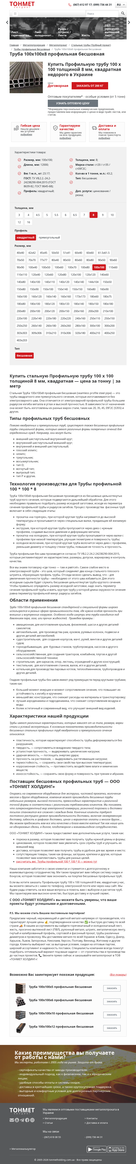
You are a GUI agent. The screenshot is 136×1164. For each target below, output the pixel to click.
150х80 (21, 289)
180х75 (107, 296)
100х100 (99, 267)
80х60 (78, 260)
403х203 (22, 340)
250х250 (22, 326)
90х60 (113, 260)
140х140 (79, 282)
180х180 (108, 304)
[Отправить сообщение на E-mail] (12, 1120)
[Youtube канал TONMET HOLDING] (17, 1120)
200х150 (64, 311)
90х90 (20, 267)
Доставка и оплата (97, 1122)
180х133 (64, 304)
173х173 (80, 296)
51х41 (66, 253)
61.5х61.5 (104, 253)
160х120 (36, 296)
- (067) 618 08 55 (52, 1137)
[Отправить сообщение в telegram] (22, 1120)
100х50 (45, 267)
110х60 (113, 267)
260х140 (36, 326)
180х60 (94, 296)
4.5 (38, 215)
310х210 (51, 333)
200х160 (79, 311)
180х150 (93, 304)
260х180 (51, 326)
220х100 (22, 318)
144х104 (93, 282)
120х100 (76, 274)
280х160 (80, 326)
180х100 (35, 304)
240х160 (80, 318)
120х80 (62, 274)
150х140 (63, 289)
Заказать (112, 988)
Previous (7, 22)
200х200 (93, 311)
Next (129, 22)
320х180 (80, 333)
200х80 (21, 311)
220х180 (51, 318)
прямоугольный (49, 237)
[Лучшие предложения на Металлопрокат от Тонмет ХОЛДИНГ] (22, 5)
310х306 (66, 333)
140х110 (49, 282)
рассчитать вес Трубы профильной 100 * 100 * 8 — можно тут (56, 861)
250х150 (109, 318)
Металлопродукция (56, 1118)
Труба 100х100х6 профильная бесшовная (60, 1000)
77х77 (43, 260)
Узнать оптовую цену (73, 103)
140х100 (35, 282)
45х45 (43, 253)
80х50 (66, 260)
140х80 (21, 282)
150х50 (107, 282)
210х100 (108, 311)
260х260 (66, 326)
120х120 (90, 274)
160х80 (91, 289)
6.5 (75, 215)
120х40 (35, 274)
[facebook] (27, 1120)
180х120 (49, 304)
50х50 (55, 253)
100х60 (59, 267)
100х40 (32, 267)
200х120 (49, 311)
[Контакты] (70, 4)
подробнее (26, 134)
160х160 (66, 296)
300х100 (95, 326)
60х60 (90, 253)
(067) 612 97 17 (82, 4)
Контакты (92, 1118)
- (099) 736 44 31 (94, 1137)
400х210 (95, 333)
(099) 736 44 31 (102, 4)
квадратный (25, 237)
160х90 (104, 289)
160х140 (51, 296)
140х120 (64, 282)
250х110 (95, 318)
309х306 (36, 333)
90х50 (101, 260)
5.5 (56, 215)
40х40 (20, 253)
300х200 (109, 326)
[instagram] (32, 1120)
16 (28, 222)
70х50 (20, 260)
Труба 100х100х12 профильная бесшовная (61, 1027)
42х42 (32, 253)
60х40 (78, 253)
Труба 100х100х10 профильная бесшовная (61, 1013)
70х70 (32, 260)
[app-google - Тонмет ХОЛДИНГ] (97, 1149)
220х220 (66, 318)
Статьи (49, 1122)
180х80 (21, 304)
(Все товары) (118, 974)
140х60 (104, 274)
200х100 (35, 311)
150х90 (34, 289)
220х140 (36, 318)
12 (19, 222)
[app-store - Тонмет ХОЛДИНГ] (117, 1149)
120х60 (48, 274)
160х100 (22, 296)
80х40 (55, 260)
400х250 (109, 333)
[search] (122, 13)
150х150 (77, 289)
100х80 (85, 267)
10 (112, 215)
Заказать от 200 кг (89, 86)
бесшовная (24, 355)
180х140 (79, 304)
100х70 (72, 267)
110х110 (22, 274)
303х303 (22, 333)
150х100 (48, 289)
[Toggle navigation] (15, 13)
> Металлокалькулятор (23, 1148)
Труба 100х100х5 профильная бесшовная (60, 987)
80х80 (90, 260)
